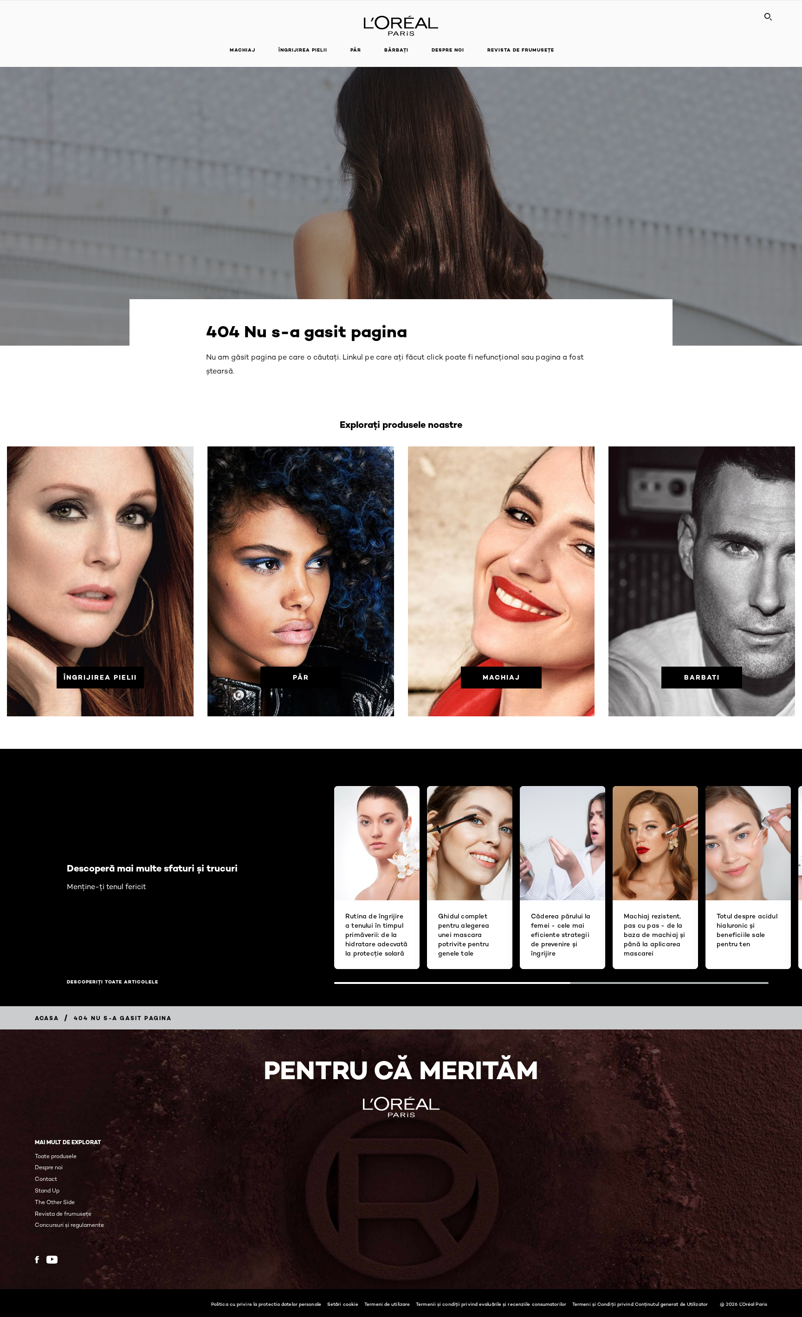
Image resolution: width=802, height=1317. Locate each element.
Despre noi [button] (448, 50)
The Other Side (55, 1202)
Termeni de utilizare (387, 1304)
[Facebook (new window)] (37, 1260)
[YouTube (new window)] (52, 1260)
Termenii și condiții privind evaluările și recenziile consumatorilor (491, 1304)
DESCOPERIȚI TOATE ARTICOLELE (112, 982)
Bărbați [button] (396, 50)
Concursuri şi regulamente (69, 1224)
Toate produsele (56, 1156)
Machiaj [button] (242, 50)
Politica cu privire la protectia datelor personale (266, 1304)
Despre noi (49, 1167)
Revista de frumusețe (520, 50)
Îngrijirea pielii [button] (302, 50)
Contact (46, 1178)
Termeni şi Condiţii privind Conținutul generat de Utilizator (640, 1304)
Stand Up (47, 1190)
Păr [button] (355, 50)
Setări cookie (342, 1304)
